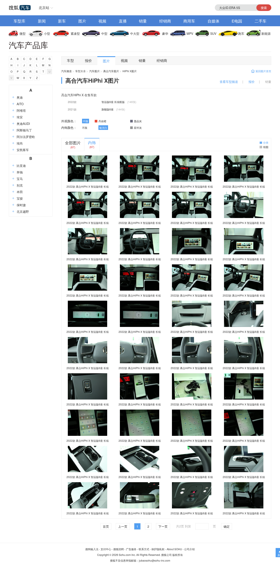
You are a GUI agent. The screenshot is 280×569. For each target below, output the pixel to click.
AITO (20, 104)
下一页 (163, 526)
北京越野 (23, 211)
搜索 (264, 7)
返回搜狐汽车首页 (20, 7)
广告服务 (131, 549)
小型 (47, 33)
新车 (62, 21)
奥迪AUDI (23, 123)
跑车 (241, 33)
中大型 (134, 33)
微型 (22, 33)
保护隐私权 (157, 549)
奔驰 (20, 172)
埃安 (20, 117)
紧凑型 (75, 33)
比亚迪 (21, 165)
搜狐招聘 (118, 549)
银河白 (103, 127)
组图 (265, 147)
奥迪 (20, 97)
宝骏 (20, 198)
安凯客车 (23, 150)
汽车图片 (94, 71)
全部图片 (73, 142)
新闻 (42, 21)
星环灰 (138, 127)
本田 (20, 192)
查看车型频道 (229, 81)
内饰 (92, 142)
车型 (70, 60)
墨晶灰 (138, 121)
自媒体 (213, 21)
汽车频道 (66, 71)
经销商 (165, 21)
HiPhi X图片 (129, 71)
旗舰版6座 (108, 109)
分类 (265, 142)
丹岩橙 (102, 121)
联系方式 (144, 549)
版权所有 (177, 555)
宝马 (20, 178)
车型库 (19, 21)
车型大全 (80, 71)
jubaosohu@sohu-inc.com (154, 560)
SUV (213, 33)
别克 (20, 185)
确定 (227, 526)
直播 (123, 21)
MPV (190, 33)
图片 (82, 21)
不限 (85, 121)
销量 (143, 21)
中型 (104, 33)
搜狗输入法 (91, 549)
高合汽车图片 (111, 71)
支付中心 (106, 549)
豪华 (165, 33)
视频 (102, 21)
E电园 (237, 21)
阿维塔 (21, 110)
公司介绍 (189, 549)
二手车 (260, 21)
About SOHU (174, 549)
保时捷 (21, 205)
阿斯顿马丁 (24, 130)
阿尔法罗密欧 (26, 136)
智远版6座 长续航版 (113, 102)
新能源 (266, 33)
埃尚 (20, 143)
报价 (88, 60)
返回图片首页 (263, 71)
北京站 (44, 7)
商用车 (189, 21)
